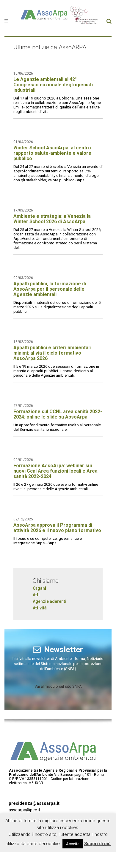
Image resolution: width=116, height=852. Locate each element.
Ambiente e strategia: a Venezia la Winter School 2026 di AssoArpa (52, 218)
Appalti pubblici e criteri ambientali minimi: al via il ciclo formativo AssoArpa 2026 (52, 353)
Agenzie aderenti (49, 601)
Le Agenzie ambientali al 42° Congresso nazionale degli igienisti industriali (53, 84)
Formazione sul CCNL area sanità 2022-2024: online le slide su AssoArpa (57, 414)
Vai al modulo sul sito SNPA (58, 686)
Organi (39, 588)
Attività (40, 608)
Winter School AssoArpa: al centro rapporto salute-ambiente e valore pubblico (52, 153)
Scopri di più (97, 843)
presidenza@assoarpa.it (34, 803)
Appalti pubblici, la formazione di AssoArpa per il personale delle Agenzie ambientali (49, 289)
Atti (36, 594)
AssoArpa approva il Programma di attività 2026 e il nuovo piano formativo (57, 527)
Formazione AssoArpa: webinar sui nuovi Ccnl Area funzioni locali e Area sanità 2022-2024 (55, 471)
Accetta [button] (72, 844)
